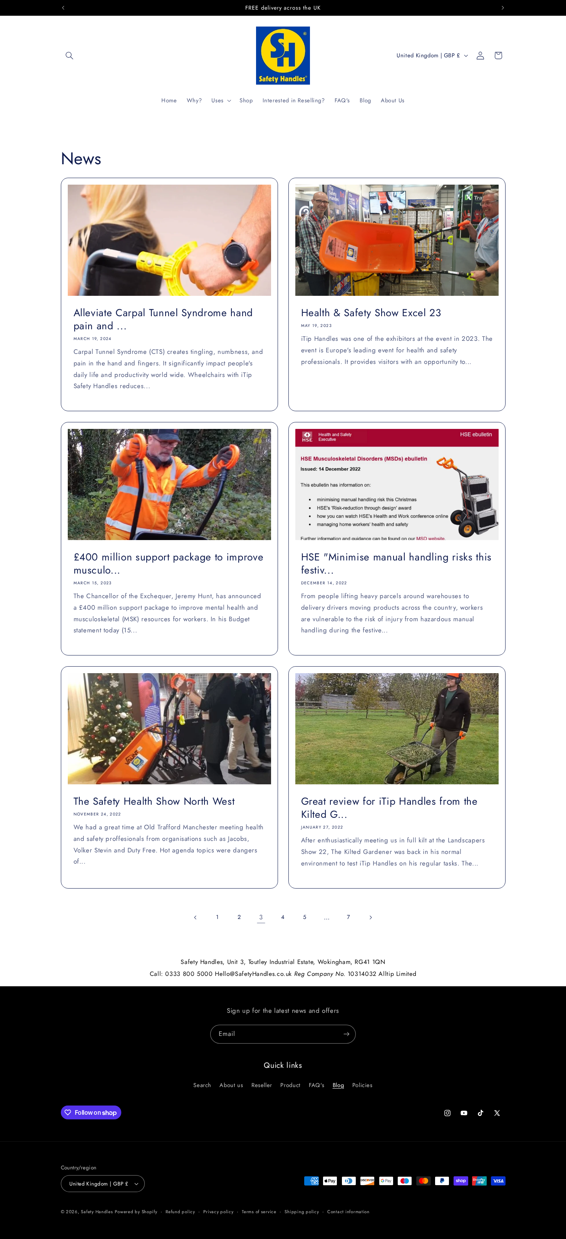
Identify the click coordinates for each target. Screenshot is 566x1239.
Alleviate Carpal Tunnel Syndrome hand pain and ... (163, 320)
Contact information (348, 1212)
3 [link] (261, 917)
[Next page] (370, 917)
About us (231, 1085)
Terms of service (259, 1212)
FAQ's (316, 1085)
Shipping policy (302, 1212)
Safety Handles (97, 1212)
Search (202, 1085)
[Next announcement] (502, 7)
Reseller (261, 1085)
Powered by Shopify (136, 1212)
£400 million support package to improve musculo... (168, 564)
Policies (362, 1085)
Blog (338, 1085)
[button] (70, 55)
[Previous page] (195, 917)
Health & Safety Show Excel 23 (371, 313)
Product (290, 1085)
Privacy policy (218, 1212)
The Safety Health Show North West (153, 801)
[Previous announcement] (63, 7)
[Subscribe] (346, 1034)
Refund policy (180, 1212)
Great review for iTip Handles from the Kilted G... (389, 808)
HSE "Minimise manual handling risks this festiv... (396, 564)
